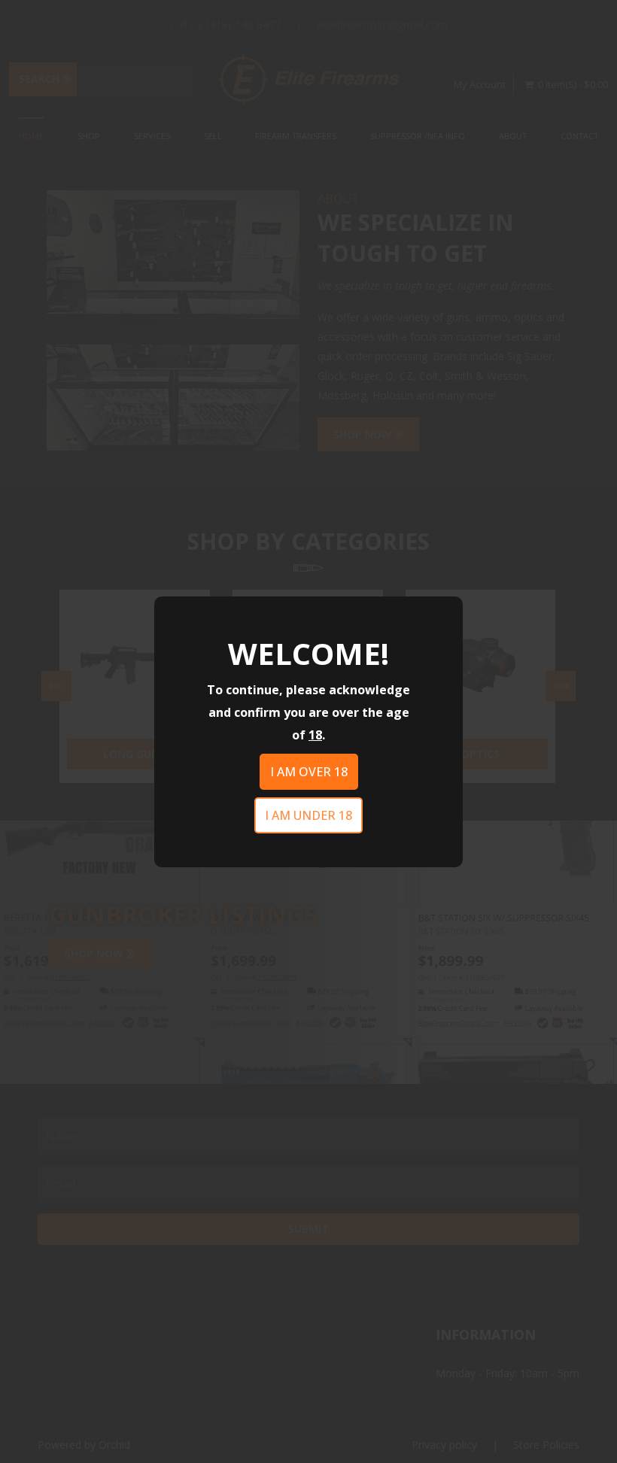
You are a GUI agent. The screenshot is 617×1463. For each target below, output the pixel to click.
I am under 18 (308, 815)
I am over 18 (309, 771)
